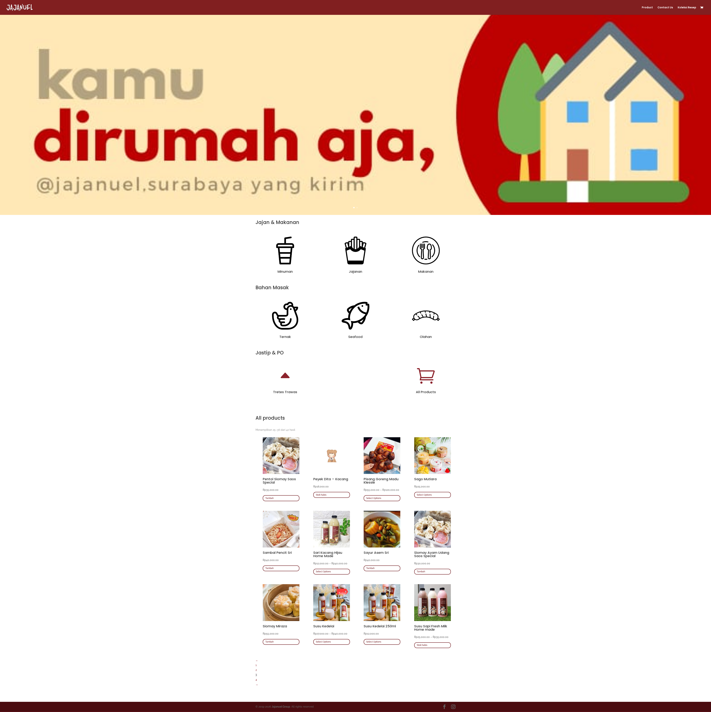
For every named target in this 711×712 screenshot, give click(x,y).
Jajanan (355, 271)
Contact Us (665, 7)
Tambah (269, 498)
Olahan (426, 336)
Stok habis (321, 495)
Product (647, 7)
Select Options (373, 498)
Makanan (425, 271)
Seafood (355, 336)
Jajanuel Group (281, 706)
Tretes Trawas (285, 392)
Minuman (285, 271)
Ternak (285, 336)
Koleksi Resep (687, 7)
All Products (426, 392)
